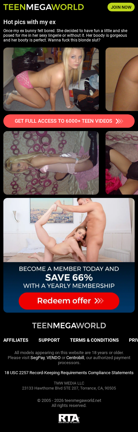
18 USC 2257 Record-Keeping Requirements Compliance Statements (69, 372)
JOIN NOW (121, 7)
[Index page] (46, 7)
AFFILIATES (15, 340)
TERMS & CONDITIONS (94, 340)
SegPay (37, 357)
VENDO (54, 357)
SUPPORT (49, 340)
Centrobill (75, 357)
